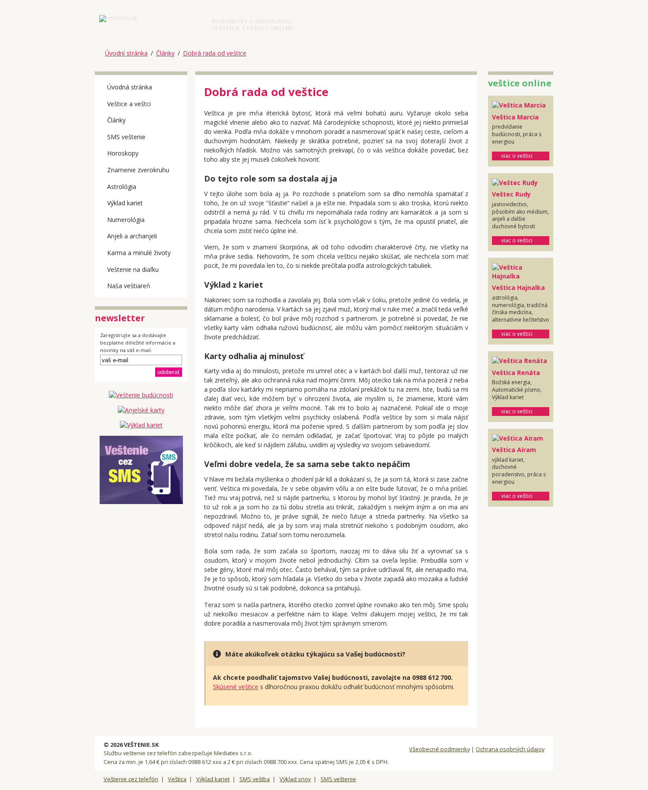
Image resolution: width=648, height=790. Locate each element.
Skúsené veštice (235, 686)
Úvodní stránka (126, 53)
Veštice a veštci (129, 104)
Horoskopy (122, 153)
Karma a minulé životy (139, 252)
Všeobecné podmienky (439, 749)
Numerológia (126, 219)
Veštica (177, 779)
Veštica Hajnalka (518, 287)
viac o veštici (517, 155)
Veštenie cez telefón (131, 779)
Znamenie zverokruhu (138, 170)
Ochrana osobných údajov (510, 749)
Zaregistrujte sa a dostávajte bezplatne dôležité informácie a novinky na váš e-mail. (137, 343)
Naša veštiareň (128, 286)
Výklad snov (295, 779)
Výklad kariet (125, 203)
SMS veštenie (126, 137)
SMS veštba (254, 779)
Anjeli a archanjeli (132, 236)
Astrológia (121, 186)
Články (165, 53)
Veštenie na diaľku (133, 269)
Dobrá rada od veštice (214, 53)
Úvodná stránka (129, 87)
